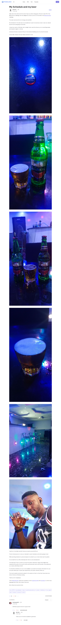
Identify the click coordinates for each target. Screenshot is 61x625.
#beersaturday (47, 15)
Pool (31, 1)
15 (11, 596)
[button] (10, 596)
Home (24, 1)
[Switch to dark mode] (14, 2)
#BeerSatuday (15, 580)
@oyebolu (43, 580)
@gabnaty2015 (35, 580)
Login (57, 1)
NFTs (28, 1)
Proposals (36, 1)
